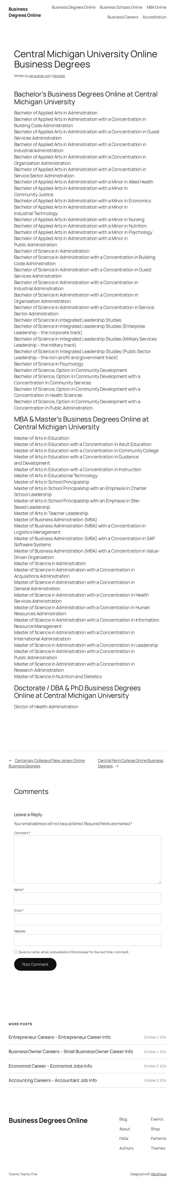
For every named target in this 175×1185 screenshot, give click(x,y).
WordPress (158, 1174)
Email (19, 910)
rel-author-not (39, 76)
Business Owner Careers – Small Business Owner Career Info (71, 1051)
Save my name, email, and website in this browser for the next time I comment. (74, 952)
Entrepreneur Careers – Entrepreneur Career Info (59, 1037)
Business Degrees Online (25, 12)
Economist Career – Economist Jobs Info (50, 1066)
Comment (22, 833)
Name (19, 889)
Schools (58, 76)
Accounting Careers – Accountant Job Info (53, 1080)
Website (20, 931)
